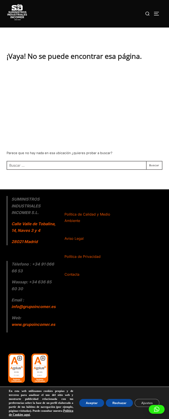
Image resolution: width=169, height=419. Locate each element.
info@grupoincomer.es (33, 306)
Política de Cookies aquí (47, 414)
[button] (157, 409)
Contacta (71, 274)
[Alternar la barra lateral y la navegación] (158, 13)
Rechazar (120, 405)
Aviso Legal (74, 238)
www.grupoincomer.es (33, 324)
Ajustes (147, 405)
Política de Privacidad (82, 256)
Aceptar (93, 405)
